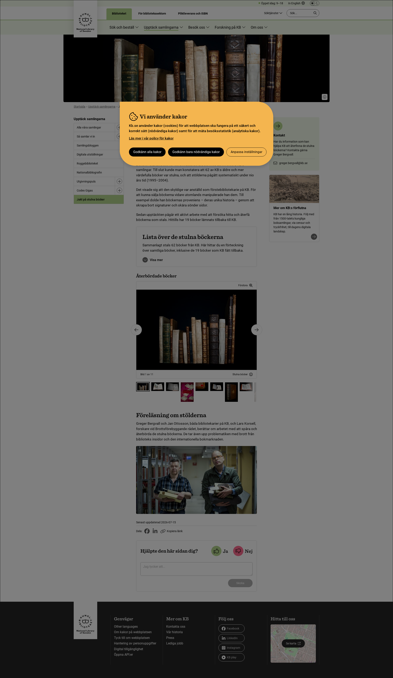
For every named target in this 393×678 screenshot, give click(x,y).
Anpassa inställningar (246, 152)
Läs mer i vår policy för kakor (151, 138)
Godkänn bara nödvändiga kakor (196, 152)
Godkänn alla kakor (147, 152)
